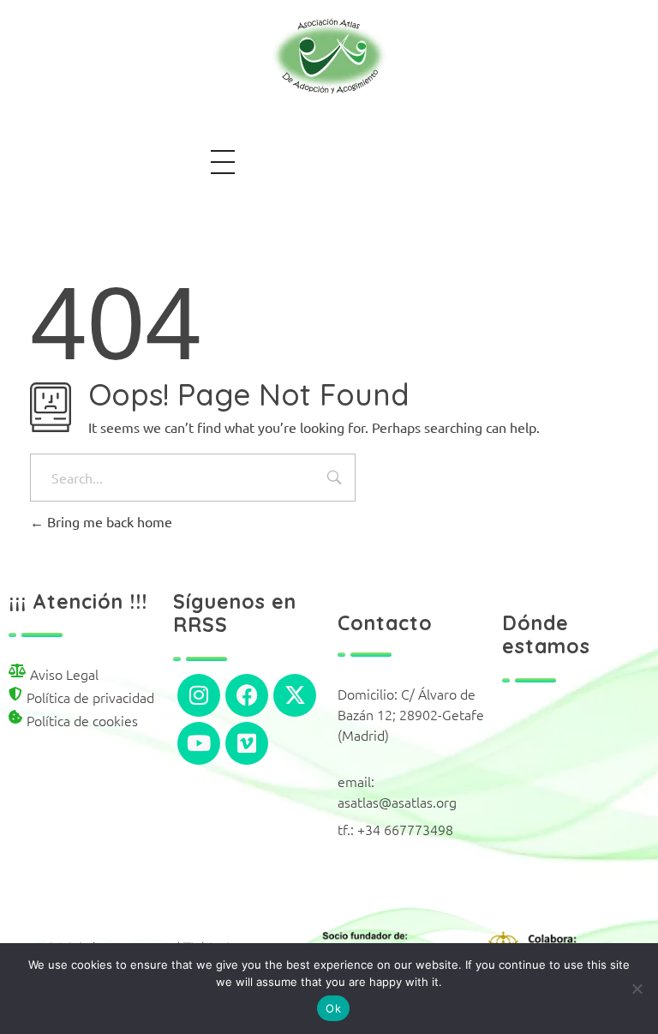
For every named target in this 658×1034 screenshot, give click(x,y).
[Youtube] (198, 743)
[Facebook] (246, 695)
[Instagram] (198, 695)
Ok (333, 1008)
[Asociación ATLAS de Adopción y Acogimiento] (329, 56)
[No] (636, 988)
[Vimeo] (246, 743)
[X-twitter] (294, 695)
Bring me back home (108, 521)
